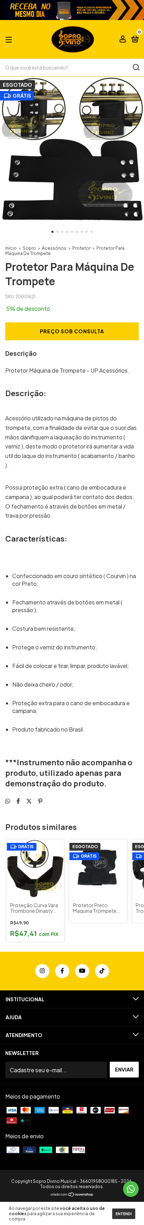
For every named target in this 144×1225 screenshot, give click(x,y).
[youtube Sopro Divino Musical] (82, 971)
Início (11, 248)
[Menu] (10, 39)
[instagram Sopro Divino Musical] (42, 971)
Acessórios (54, 248)
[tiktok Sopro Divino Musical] (102, 971)
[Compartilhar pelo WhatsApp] (7, 801)
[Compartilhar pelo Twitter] (29, 801)
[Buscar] (136, 67)
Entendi (124, 1214)
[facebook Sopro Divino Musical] (62, 971)
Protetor (81, 248)
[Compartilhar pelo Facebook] (18, 801)
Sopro (29, 248)
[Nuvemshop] (72, 1194)
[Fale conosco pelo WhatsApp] (131, 1189)
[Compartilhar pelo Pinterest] (40, 801)
